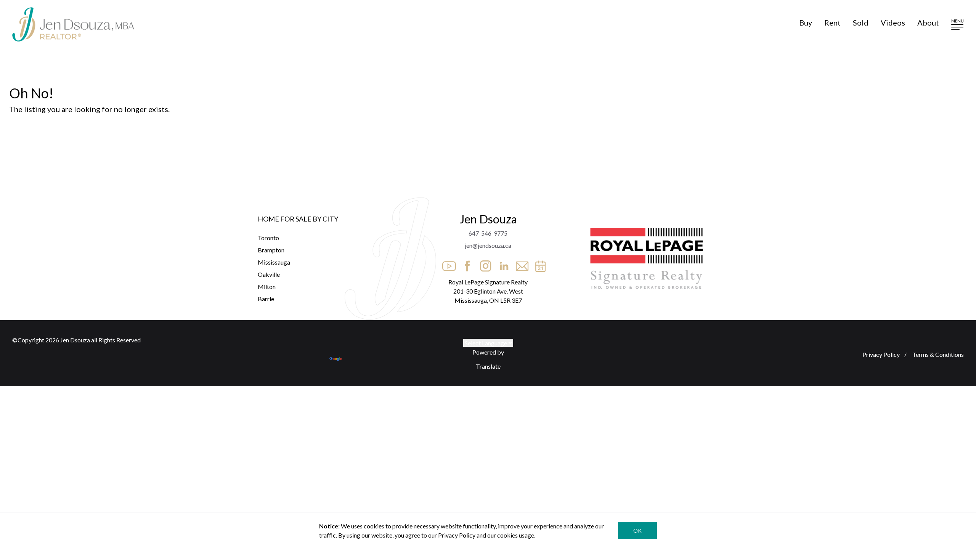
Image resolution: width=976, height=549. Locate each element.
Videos (893, 22)
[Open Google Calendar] (538, 263)
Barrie (266, 298)
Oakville (269, 274)
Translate (488, 366)
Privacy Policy (881, 354)
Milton (267, 286)
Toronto (268, 237)
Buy (805, 22)
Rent (832, 22)
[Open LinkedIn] (501, 263)
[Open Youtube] (446, 263)
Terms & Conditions (937, 354)
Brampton (271, 250)
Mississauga (274, 262)
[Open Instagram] (483, 263)
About (928, 22)
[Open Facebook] (465, 263)
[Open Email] (520, 263)
